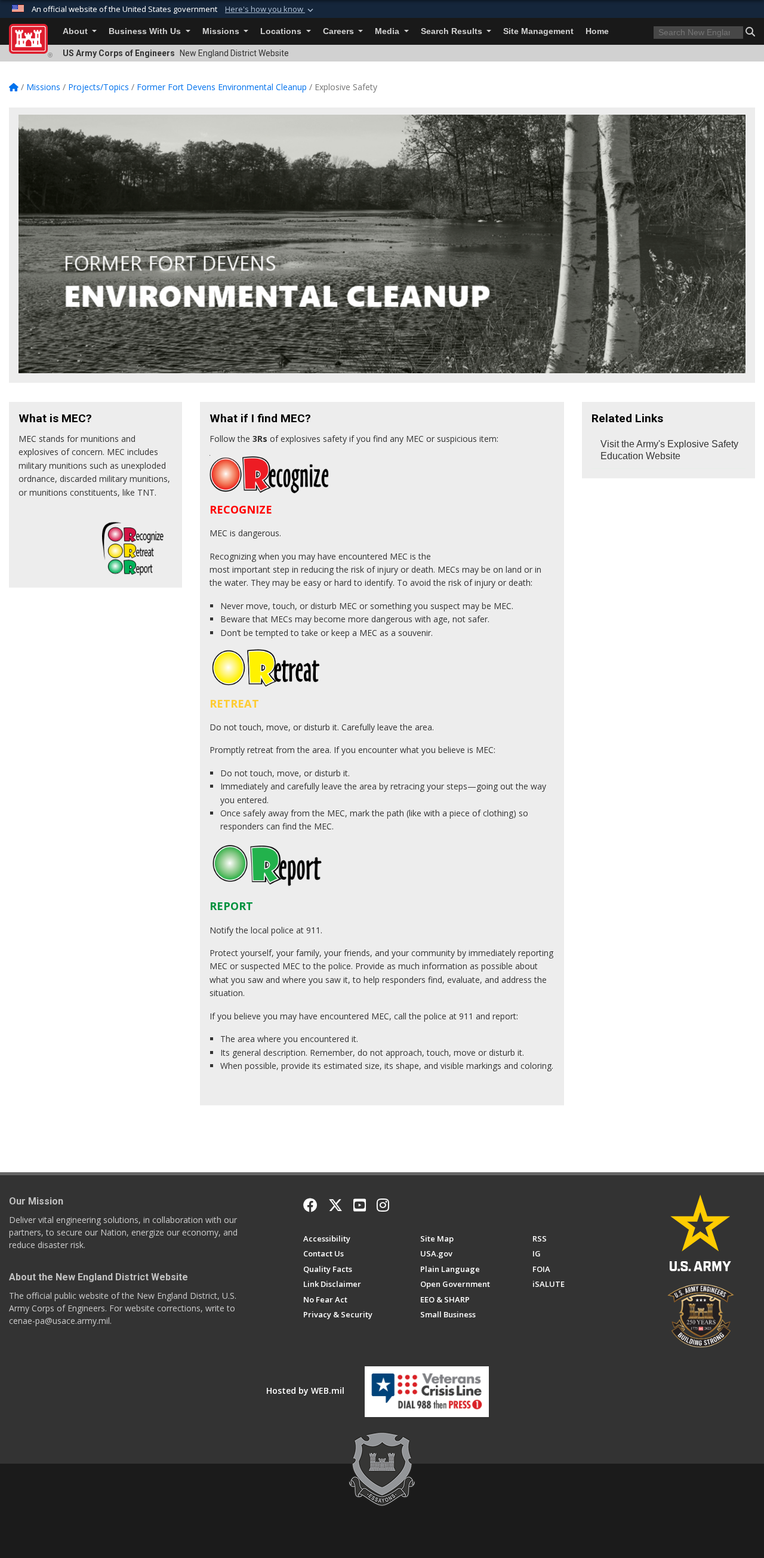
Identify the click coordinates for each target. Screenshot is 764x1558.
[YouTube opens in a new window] (359, 1205)
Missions (222, 31)
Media (388, 31)
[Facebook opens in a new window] (310, 1205)
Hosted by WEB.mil (305, 1390)
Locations (282, 31)
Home (597, 31)
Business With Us (146, 31)
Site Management (538, 31)
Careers (339, 31)
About (76, 31)
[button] (270, 10)
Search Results (453, 31)
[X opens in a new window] (335, 1205)
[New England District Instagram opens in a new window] (383, 1205)
